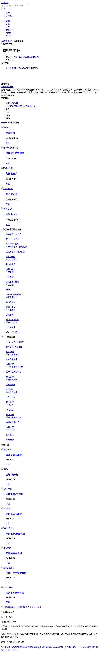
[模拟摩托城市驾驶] (9, 148)
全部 (3, 123)
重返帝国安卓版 (14, 455)
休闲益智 (5, 87)
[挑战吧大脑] (7, 189)
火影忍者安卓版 (14, 514)
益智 (11, 87)
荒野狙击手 (11, 173)
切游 (3, 9)
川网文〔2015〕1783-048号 (76, 647)
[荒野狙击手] (7, 168)
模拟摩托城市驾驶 (15, 153)
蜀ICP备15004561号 (30, 647)
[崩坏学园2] (6, 489)
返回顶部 (18, 647)
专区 (8, 143)
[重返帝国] (6, 450)
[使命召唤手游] (7, 568)
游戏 (10, 41)
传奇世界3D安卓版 (15, 534)
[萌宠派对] (6, 127)
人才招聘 (21, 607)
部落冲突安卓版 (14, 553)
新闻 (8, 21)
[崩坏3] (4, 469)
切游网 (4, 41)
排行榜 (9, 36)
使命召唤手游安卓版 (16, 573)
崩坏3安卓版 (12, 474)
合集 (8, 27)
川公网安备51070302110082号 (52, 647)
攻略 (8, 24)
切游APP (4, 3)
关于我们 (5, 607)
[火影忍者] (6, 509)
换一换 (4, 337)
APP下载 (4, 647)
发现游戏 (10, 16)
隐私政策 (38, 607)
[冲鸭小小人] (7, 209)
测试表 (9, 33)
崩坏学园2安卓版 (14, 494)
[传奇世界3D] (7, 528)
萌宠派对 (10, 133)
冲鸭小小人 (11, 214)
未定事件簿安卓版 (15, 593)
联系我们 (13, 607)
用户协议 (29, 607)
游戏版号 (10, 30)
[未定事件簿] (7, 587)
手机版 (11, 647)
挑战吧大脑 (11, 194)
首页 (8, 13)
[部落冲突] (6, 548)
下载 (8, 464)
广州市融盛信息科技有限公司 (26, 57)
